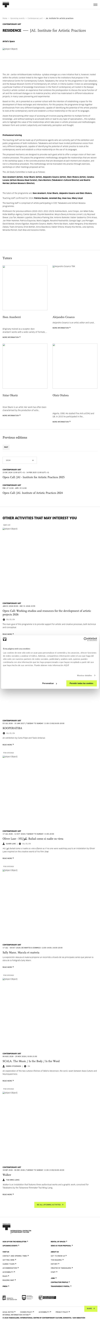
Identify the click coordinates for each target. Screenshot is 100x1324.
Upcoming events (17, 18)
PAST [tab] (6, 447)
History (54, 1264)
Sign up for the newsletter (14, 1242)
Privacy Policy (62, 1312)
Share (89, 1308)
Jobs (53, 1278)
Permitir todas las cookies (81, 683)
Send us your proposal (61, 1246)
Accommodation (10, 1268)
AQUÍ (66, 665)
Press (5, 1286)
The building (56, 1260)
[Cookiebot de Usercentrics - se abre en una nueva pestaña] (85, 639)
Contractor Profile (59, 1282)
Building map (8, 1280)
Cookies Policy (26, 1312)
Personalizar (48, 683)
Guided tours (8, 1264)
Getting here (8, 1260)
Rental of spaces (58, 1242)
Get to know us (58, 1256)
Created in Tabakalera (61, 1268)
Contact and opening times (15, 1256)
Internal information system (16, 1315)
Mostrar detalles (84, 675)
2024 (8, 460)
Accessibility (8, 1272)
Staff (53, 1272)
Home (5, 18)
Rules (5, 1276)
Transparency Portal (60, 1286)
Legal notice (8, 1312)
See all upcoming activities (49, 1205)
